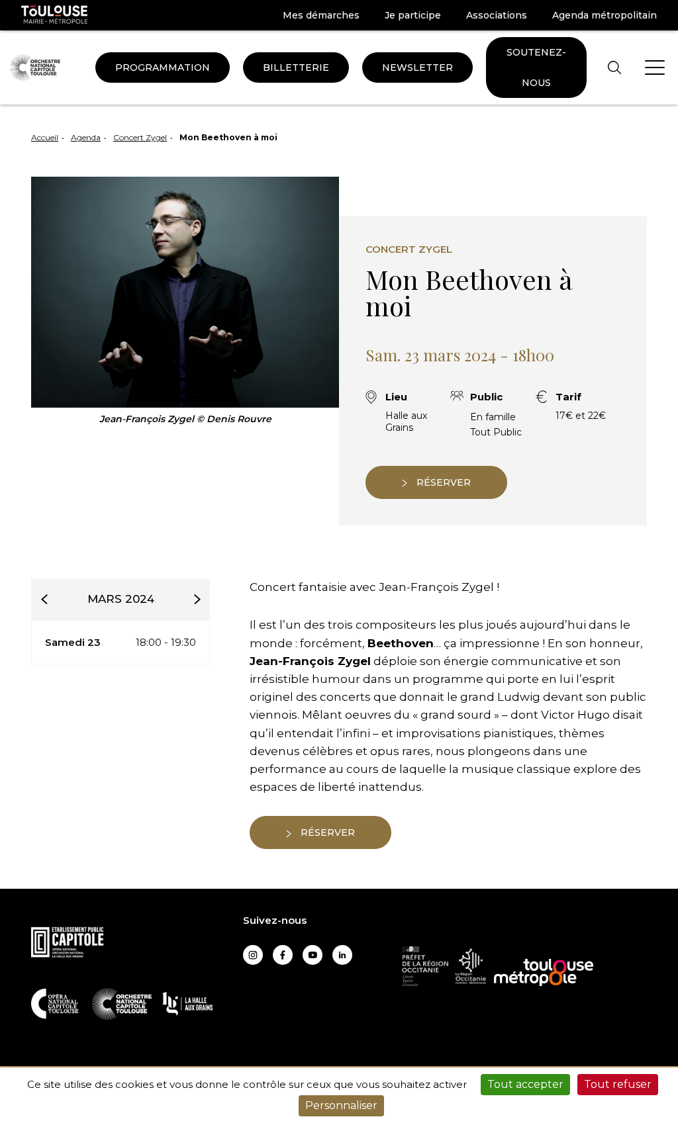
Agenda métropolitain (604, 15)
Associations (496, 15)
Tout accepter (525, 1084)
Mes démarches (321, 15)
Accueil (44, 137)
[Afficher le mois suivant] (196, 599)
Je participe (413, 15)
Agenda (86, 137)
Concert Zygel (140, 137)
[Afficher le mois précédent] (44, 599)
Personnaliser (341, 1105)
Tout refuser (618, 1084)
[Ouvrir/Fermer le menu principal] (655, 67)
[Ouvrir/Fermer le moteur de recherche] (614, 67)
